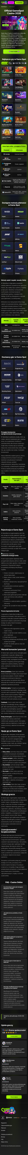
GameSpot (4, 6)
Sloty (23, 63)
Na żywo (10, 63)
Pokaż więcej (14, 1097)
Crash (16, 63)
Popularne (3, 63)
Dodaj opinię (14, 1036)
